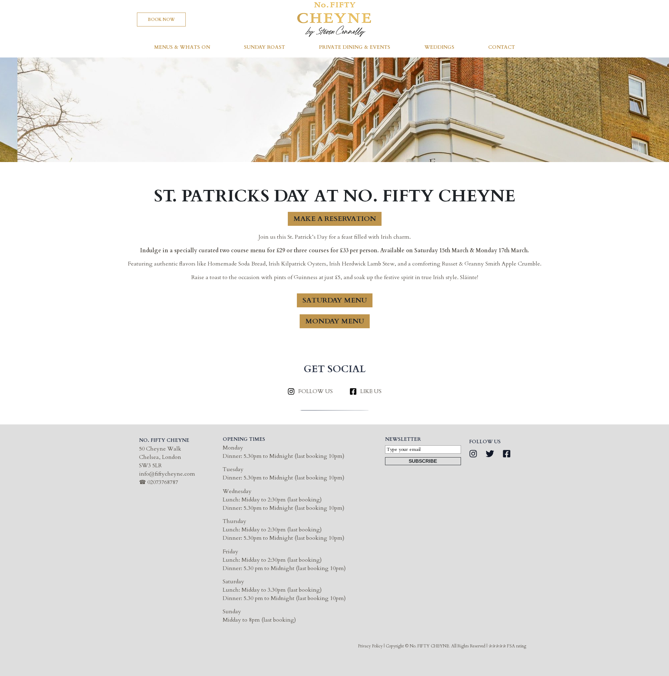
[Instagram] (473, 454)
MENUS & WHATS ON (182, 47)
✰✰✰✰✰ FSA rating (507, 646)
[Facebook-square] (506, 454)
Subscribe (423, 461)
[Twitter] (490, 454)
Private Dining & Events (354, 47)
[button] (161, 19)
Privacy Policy (370, 646)
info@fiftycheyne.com (167, 474)
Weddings (439, 47)
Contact (501, 47)
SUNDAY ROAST (264, 47)
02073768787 (162, 482)
